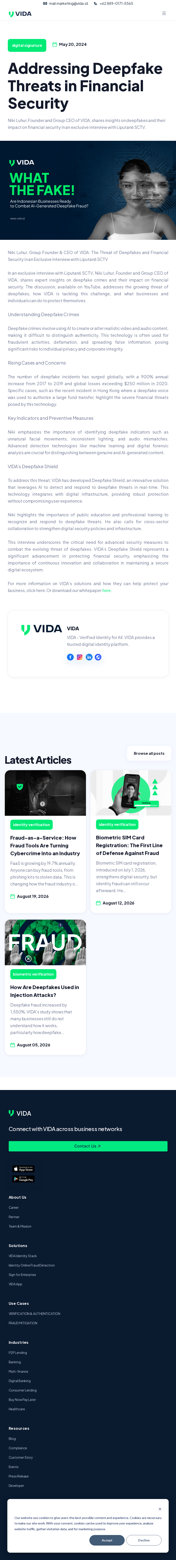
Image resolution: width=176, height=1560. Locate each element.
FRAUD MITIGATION (23, 1323)
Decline (144, 1540)
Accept (107, 1540)
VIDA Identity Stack (23, 1256)
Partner (14, 1217)
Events (14, 1467)
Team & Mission (20, 1226)
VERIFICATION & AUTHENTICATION (34, 1313)
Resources (19, 1428)
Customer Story (21, 1457)
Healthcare (17, 1409)
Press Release (19, 1476)
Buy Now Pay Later (22, 1399)
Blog (12, 1438)
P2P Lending (18, 1352)
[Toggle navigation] (164, 14)
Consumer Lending (23, 1390)
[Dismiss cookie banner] (160, 1509)
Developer (16, 1485)
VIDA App (15, 1284)
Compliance (18, 1448)
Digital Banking (20, 1381)
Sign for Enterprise (22, 1274)
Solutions (18, 1245)
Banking (15, 1362)
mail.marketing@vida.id (68, 3)
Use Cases (19, 1303)
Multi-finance (18, 1371)
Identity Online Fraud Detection (32, 1265)
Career (14, 1207)
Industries (19, 1342)
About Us (18, 1197)
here (106, 590)
